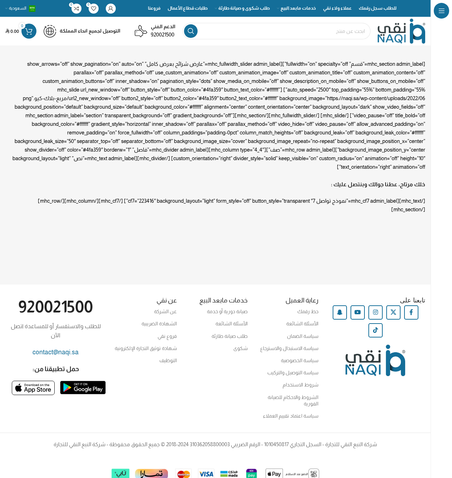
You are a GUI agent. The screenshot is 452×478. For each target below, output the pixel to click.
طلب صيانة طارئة (230, 336)
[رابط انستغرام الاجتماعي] (375, 312)
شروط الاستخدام (300, 385)
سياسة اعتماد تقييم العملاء (290, 416)
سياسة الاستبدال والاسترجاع (289, 348)
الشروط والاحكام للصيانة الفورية (293, 400)
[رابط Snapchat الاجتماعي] (340, 312)
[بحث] (191, 31)
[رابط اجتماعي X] (393, 312)
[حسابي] (110, 8)
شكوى (240, 348)
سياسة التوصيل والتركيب (292, 372)
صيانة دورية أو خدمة (227, 311)
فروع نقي (167, 336)
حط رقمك (307, 311)
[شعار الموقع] (401, 31)
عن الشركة (165, 311)
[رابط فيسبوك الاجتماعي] (411, 312)
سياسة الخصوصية (299, 360)
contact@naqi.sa (56, 352)
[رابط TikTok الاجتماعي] (375, 330)
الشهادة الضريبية (159, 323)
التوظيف (168, 360)
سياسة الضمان (302, 336)
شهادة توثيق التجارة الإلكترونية (146, 348)
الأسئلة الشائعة (302, 323)
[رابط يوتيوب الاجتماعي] (358, 312)
